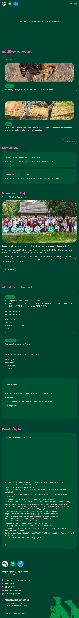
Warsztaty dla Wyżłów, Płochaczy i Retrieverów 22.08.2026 (29, 90)
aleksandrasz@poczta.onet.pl (15, 326)
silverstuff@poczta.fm (13, 365)
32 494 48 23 (9, 587)
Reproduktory (11, 340)
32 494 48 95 (9, 584)
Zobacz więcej (70, 141)
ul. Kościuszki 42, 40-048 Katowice (17, 580)
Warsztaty (9, 86)
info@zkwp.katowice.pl (13, 590)
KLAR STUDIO (7, 614)
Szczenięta (10, 297)
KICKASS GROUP (20, 614)
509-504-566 (9, 363)
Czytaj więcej (9, 269)
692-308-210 (9, 323)
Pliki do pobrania (11, 406)
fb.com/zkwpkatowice (13, 594)
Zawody (8, 124)
